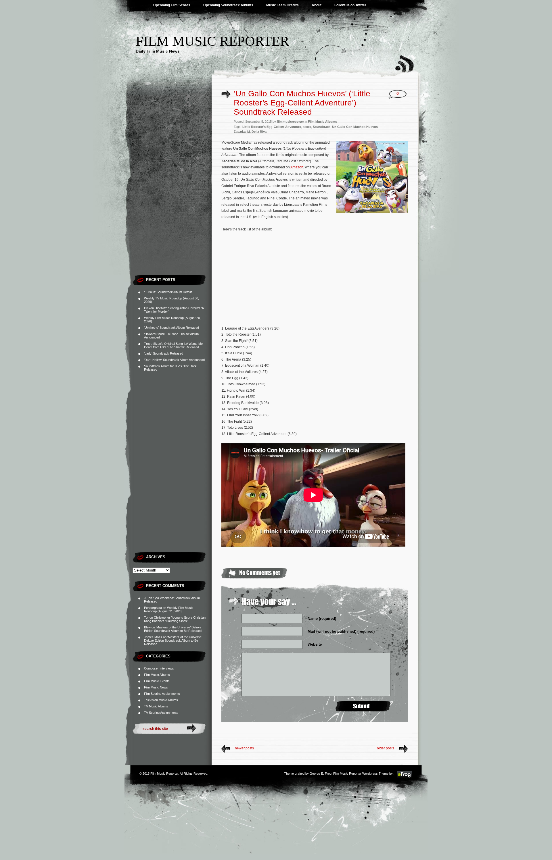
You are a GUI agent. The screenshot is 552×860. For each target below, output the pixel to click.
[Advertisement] (172, 185)
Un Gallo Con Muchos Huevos (355, 126)
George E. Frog (320, 773)
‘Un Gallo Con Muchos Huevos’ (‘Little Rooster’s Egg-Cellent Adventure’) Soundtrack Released (302, 102)
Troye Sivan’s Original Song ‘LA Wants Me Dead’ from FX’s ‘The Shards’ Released (173, 345)
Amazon (296, 167)
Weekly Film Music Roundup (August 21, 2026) (168, 609)
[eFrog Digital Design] (404, 777)
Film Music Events (157, 681)
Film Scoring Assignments (162, 693)
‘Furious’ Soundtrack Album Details (168, 292)
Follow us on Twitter (350, 5)
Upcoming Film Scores (171, 5)
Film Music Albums (157, 674)
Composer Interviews (159, 668)
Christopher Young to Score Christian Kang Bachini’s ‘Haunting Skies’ (175, 619)
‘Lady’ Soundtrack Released (163, 353)
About (316, 5)
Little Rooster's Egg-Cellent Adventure (271, 126)
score (307, 126)
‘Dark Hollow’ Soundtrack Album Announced (174, 359)
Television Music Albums (161, 700)
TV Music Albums (156, 706)
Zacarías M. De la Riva (250, 131)
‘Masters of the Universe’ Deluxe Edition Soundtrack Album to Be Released (173, 629)
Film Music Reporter (212, 41)
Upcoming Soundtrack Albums (228, 5)
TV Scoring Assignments (161, 712)
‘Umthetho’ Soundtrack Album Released (171, 327)
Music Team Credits (282, 5)
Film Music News (156, 687)
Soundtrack (321, 126)
